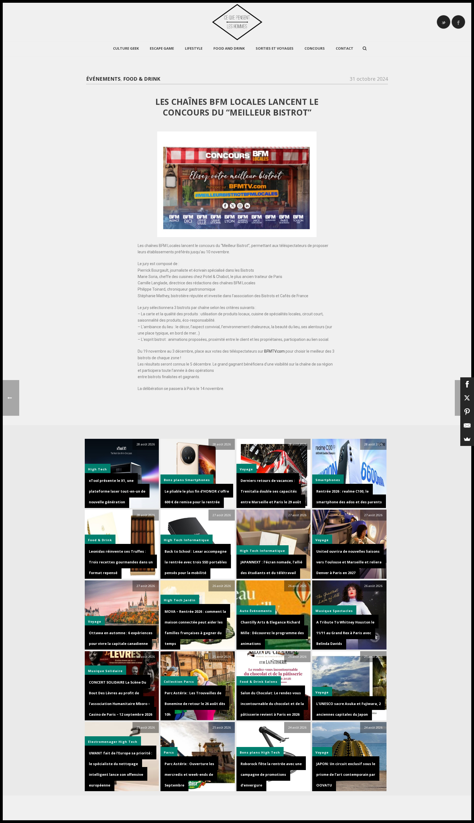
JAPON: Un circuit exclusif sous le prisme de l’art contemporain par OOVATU (345, 775)
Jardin (190, 600)
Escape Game (162, 48)
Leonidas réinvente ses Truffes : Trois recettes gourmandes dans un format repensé (121, 562)
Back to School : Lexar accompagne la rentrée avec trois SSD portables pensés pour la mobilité (196, 562)
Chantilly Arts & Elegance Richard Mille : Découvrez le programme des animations (272, 633)
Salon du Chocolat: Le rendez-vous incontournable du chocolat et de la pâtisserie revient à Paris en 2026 (272, 704)
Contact (344, 48)
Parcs (189, 681)
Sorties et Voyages (275, 48)
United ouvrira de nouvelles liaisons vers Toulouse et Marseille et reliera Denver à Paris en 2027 (349, 562)
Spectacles (343, 611)
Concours (314, 48)
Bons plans (174, 480)
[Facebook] (467, 384)
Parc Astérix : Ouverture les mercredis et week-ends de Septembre (189, 775)
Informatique (196, 540)
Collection (173, 681)
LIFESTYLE (193, 48)
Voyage (322, 540)
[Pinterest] (467, 411)
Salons (271, 681)
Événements (103, 78)
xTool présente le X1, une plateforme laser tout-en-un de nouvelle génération (117, 491)
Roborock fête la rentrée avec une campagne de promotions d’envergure (271, 775)
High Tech (97, 469)
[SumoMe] (467, 439)
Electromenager (102, 742)
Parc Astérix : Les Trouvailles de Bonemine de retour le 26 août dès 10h (195, 704)
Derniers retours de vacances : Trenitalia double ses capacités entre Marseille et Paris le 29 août (271, 491)
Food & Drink (141, 78)
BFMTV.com (274, 351)
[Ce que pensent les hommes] (237, 22)
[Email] (467, 425)
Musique (323, 611)
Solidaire (114, 671)
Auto (244, 611)
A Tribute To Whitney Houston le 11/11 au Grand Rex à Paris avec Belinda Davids (345, 633)
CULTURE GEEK (126, 48)
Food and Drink (229, 48)
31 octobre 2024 (369, 78)
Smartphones (197, 480)
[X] (467, 398)
